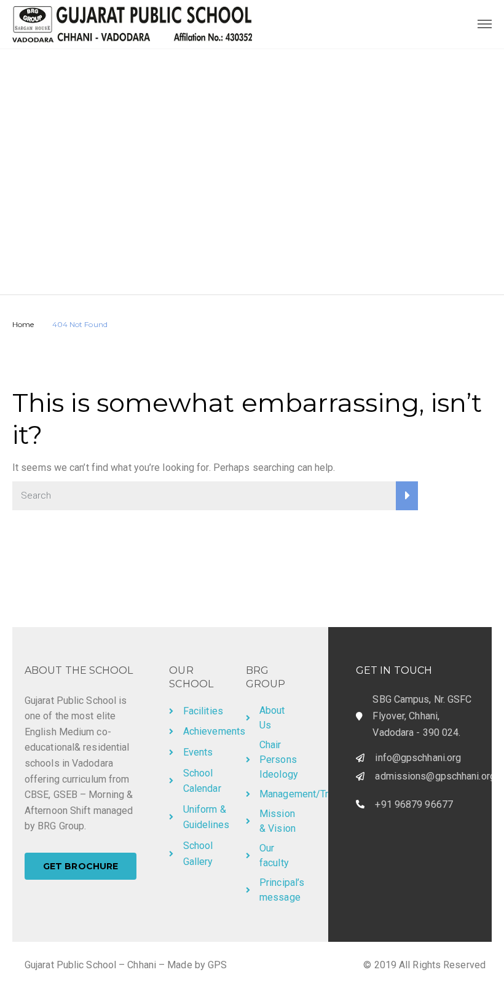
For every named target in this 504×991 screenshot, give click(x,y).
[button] (80, 866)
